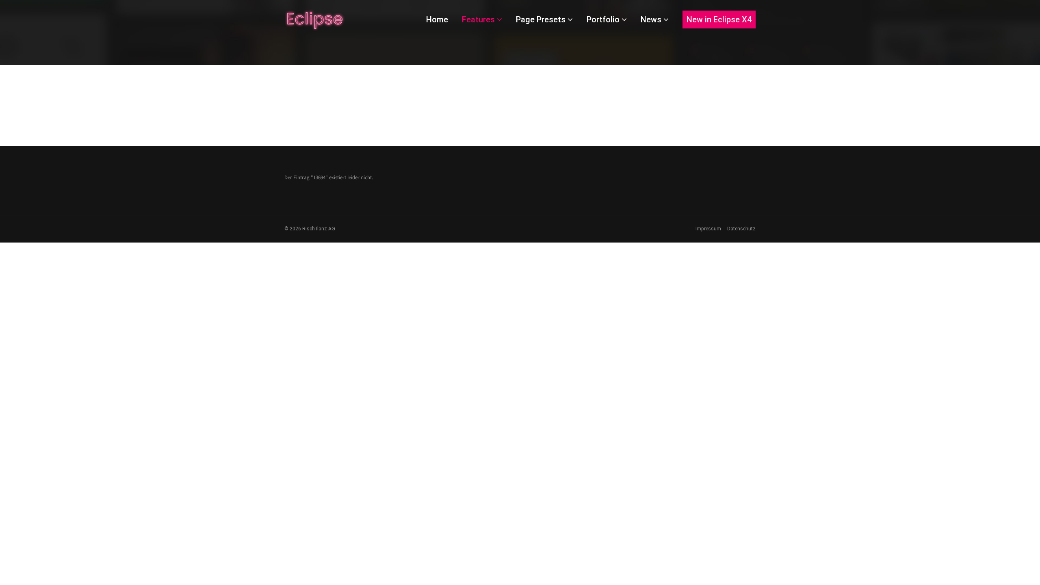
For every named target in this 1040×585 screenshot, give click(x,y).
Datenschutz (741, 229)
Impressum (708, 229)
